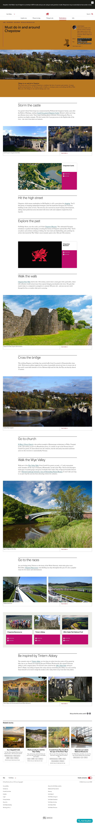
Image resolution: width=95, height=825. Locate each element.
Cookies (5, 794)
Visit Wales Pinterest (52, 807)
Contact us (5, 788)
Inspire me (24, 18)
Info (73, 18)
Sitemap (50, 791)
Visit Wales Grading (7, 804)
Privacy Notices (6, 799)
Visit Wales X (51, 794)
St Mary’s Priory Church (25, 444)
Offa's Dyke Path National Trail (73, 632)
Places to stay (36, 18)
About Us (5, 802)
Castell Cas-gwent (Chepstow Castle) (48, 113)
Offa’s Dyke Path (61, 665)
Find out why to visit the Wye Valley (36, 751)
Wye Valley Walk (33, 465)
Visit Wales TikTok (52, 804)
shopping (67, 203)
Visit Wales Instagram (53, 796)
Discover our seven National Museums (81, 751)
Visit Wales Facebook (52, 799)
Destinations (62, 18)
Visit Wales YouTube (52, 802)
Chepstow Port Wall (24, 282)
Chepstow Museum (51, 227)
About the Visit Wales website (54, 786)
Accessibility (6, 786)
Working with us (6, 807)
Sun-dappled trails (13, 750)
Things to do (49, 18)
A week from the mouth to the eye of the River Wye (58, 751)
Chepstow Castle (68, 165)
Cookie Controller (7, 791)
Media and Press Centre (53, 788)
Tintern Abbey (40, 632)
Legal (4, 796)
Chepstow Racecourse (31, 568)
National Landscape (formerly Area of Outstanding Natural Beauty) (42, 472)
